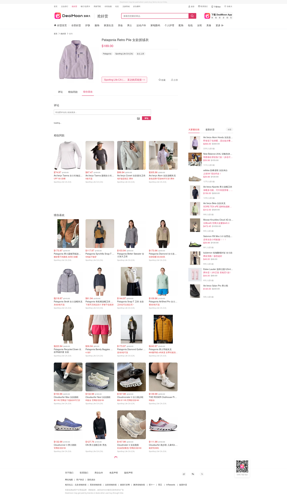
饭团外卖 (183, 484)
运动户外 (141, 25)
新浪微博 (184, 474)
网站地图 (69, 479)
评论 (146, 118)
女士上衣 (140, 53)
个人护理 (169, 25)
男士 (129, 25)
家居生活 (108, 25)
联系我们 (204, 6)
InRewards (170, 484)
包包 (190, 25)
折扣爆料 (136, 6)
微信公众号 (193, 474)
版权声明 (128, 472)
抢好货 (74, 6)
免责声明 (113, 472)
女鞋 (199, 25)
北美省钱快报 (80, 484)
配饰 (181, 25)
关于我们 (69, 472)
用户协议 (80, 479)
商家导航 (97, 6)
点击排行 (64, 6)
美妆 (120, 25)
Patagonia (107, 53)
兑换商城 (126, 6)
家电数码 (155, 25)
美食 (208, 25)
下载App (217, 6)
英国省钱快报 (95, 484)
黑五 (160, 484)
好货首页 (62, 25)
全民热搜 (108, 6)
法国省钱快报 (111, 484)
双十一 (152, 484)
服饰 (97, 25)
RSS (202, 474)
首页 (55, 6)
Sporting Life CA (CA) (124, 53)
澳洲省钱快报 (139, 484)
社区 (117, 6)
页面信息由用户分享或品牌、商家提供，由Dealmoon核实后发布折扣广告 (94, 489)
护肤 (87, 25)
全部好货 (76, 25)
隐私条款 (91, 479)
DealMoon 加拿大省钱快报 (72, 15)
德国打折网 (125, 484)
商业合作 (99, 472)
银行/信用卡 (85, 6)
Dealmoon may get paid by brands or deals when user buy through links (94, 493)
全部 (229, 129)
